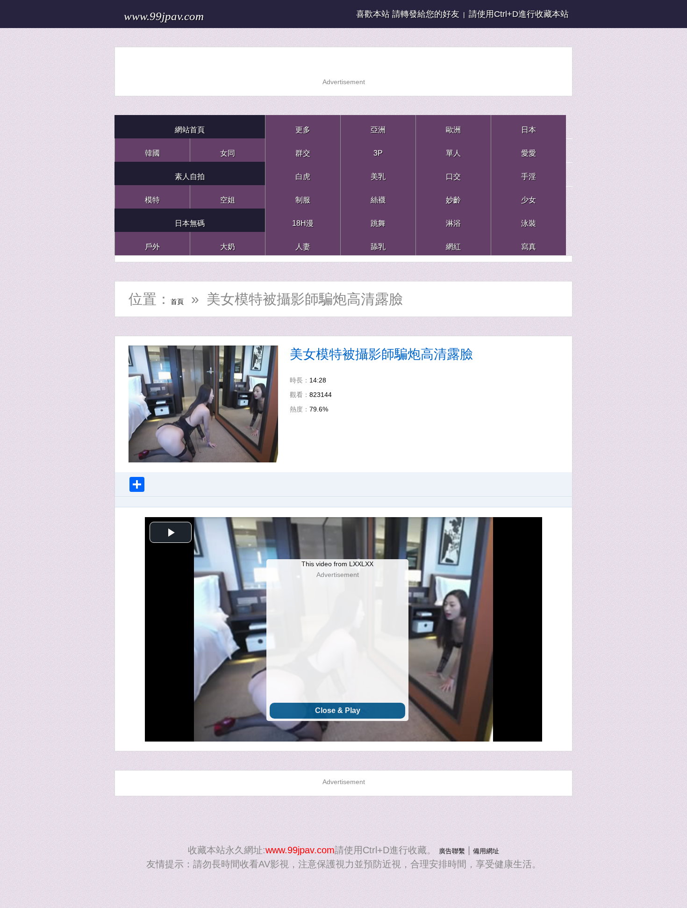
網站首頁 (189, 126)
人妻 (303, 243)
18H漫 (303, 220)
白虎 (303, 173)
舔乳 (378, 243)
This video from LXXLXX (337, 564)
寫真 (528, 243)
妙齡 (453, 196)
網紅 (453, 243)
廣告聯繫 (446, 850)
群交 (303, 149)
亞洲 (378, 126)
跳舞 (378, 220)
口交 (453, 173)
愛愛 (528, 149)
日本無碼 (189, 220)
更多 (303, 126)
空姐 (227, 196)
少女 (528, 196)
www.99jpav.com (187, 13)
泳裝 (528, 220)
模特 (152, 196)
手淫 (528, 173)
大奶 (227, 243)
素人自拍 (189, 173)
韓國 (152, 149)
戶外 (152, 243)
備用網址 (491, 850)
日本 (528, 126)
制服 (303, 196)
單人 (453, 149)
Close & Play (337, 710)
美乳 (378, 173)
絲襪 (378, 196)
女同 (227, 149)
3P (378, 149)
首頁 (185, 299)
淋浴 (453, 220)
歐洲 (453, 126)
